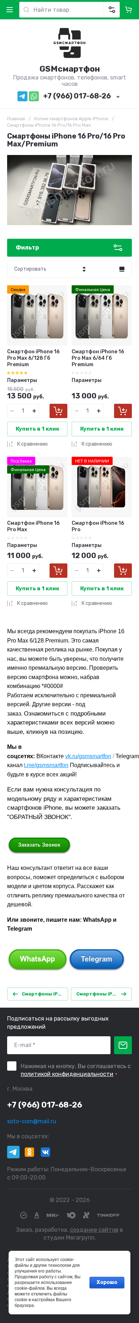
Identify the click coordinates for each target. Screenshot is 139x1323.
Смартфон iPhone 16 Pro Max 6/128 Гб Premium (33, 358)
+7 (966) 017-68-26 (77, 96)
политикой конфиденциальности (67, 1074)
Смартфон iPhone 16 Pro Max (33, 526)
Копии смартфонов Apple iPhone (71, 118)
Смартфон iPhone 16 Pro (98, 526)
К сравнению (32, 444)
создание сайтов (94, 1229)
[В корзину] (58, 411)
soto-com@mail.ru (31, 1121)
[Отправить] (123, 1045)
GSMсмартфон (70, 69)
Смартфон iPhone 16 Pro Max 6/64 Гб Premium (98, 358)
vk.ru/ (72, 756)
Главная (16, 118)
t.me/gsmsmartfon (46, 765)
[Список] (122, 269)
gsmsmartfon (95, 756)
